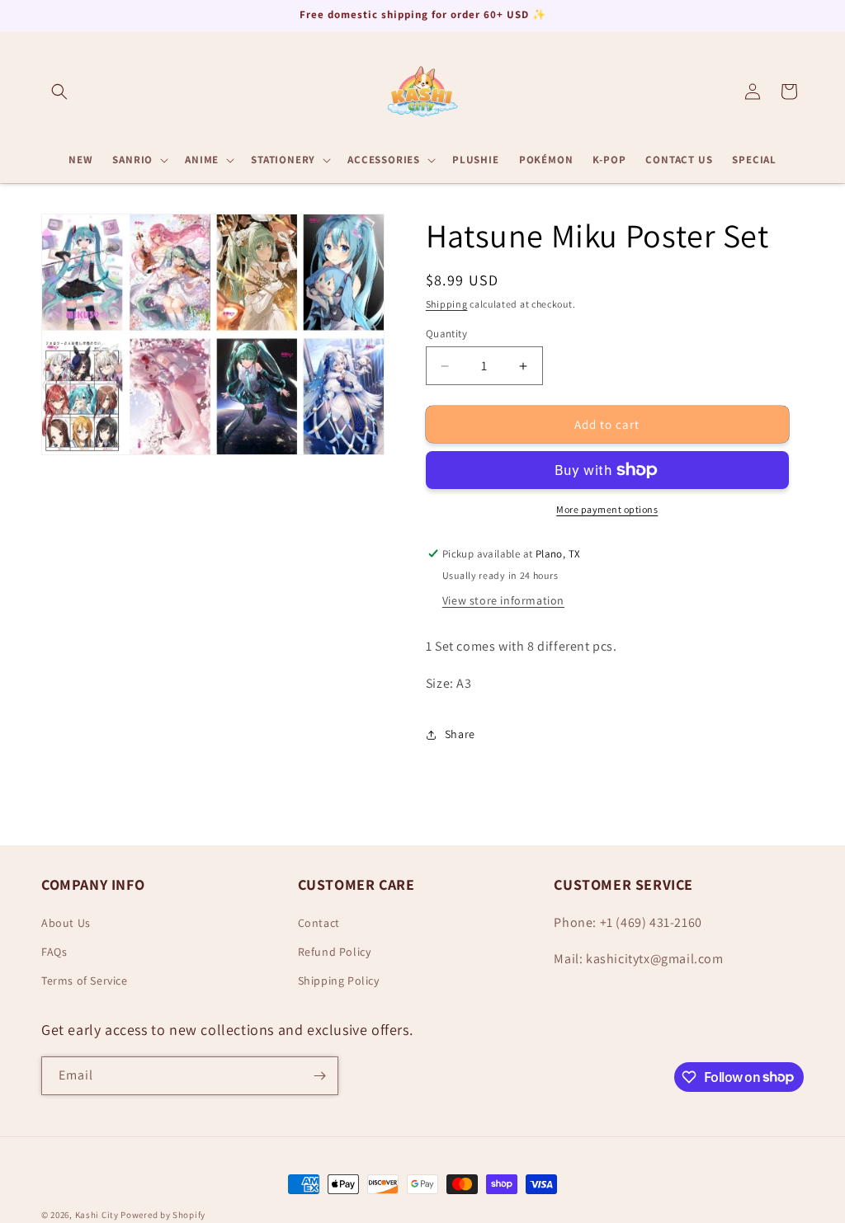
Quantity (446, 334)
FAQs (54, 951)
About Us (66, 922)
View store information (503, 600)
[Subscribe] (319, 1075)
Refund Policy (334, 951)
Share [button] (460, 734)
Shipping (447, 304)
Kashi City (97, 1215)
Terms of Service (84, 980)
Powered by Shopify (162, 1215)
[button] (59, 91)
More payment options (607, 509)
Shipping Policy (339, 980)
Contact (319, 922)
